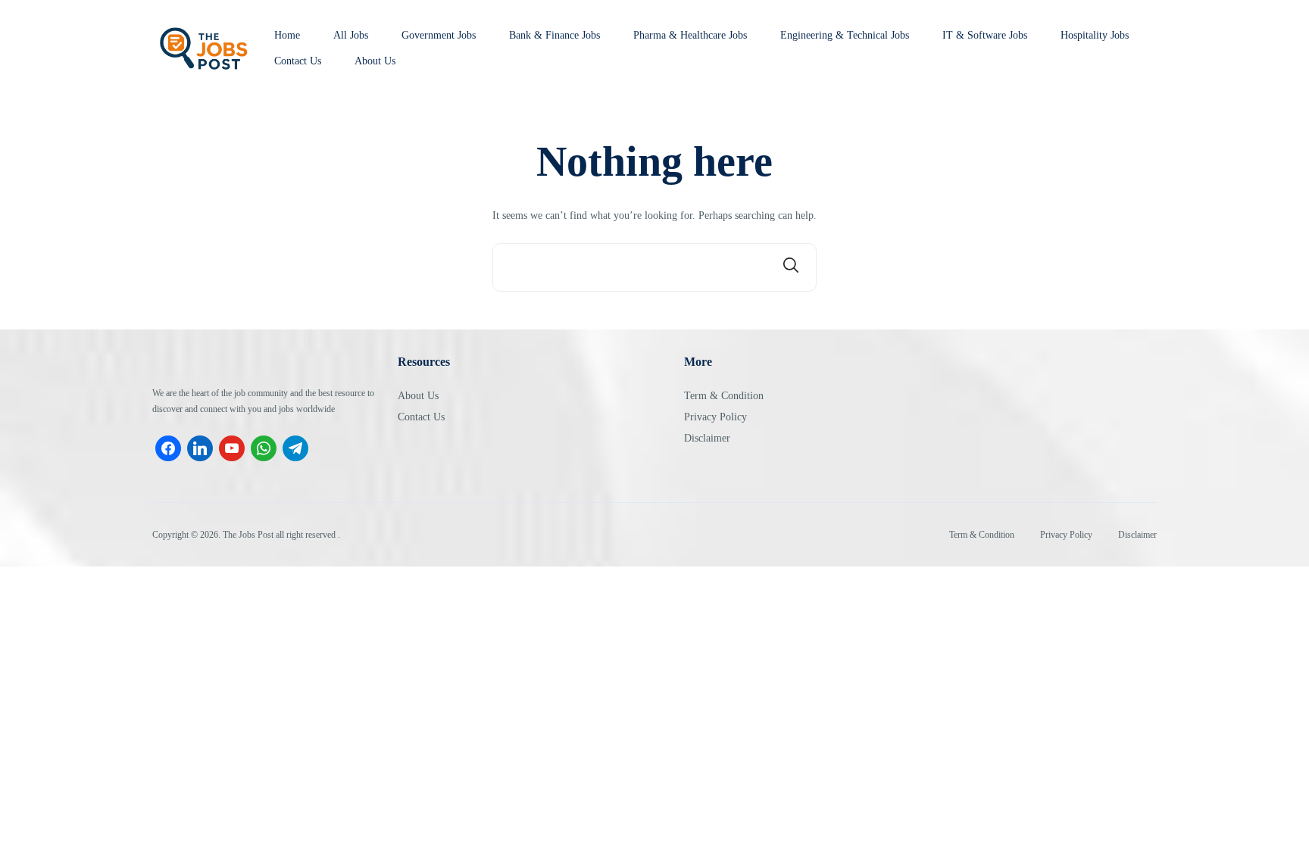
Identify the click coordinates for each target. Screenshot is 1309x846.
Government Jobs (438, 35)
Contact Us (297, 61)
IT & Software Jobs (984, 35)
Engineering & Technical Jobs (844, 35)
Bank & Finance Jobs (554, 35)
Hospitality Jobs (1095, 35)
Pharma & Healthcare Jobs (690, 35)
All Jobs (350, 35)
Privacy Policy (715, 417)
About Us (375, 61)
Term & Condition (724, 395)
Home (287, 35)
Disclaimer (707, 438)
